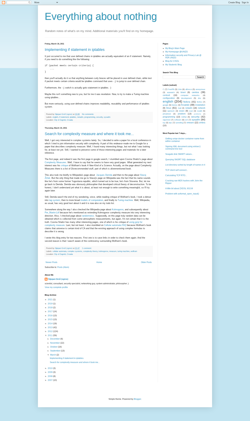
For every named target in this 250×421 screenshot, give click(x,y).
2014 (50, 323)
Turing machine (125, 200)
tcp (164, 123)
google (165, 105)
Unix (180, 89)
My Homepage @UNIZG (176, 52)
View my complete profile (56, 287)
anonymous (200, 89)
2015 (50, 319)
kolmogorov (103, 251)
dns (199, 98)
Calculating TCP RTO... (176, 175)
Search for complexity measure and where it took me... (89, 134)
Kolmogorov (117, 209)
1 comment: (87, 248)
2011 (50, 335)
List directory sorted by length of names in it (185, 165)
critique (64, 165)
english (55, 117)
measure (112, 251)
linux (168, 107)
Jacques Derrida (104, 175)
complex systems (75, 251)
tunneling (179, 123)
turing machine (124, 251)
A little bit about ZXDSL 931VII (179, 188)
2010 (50, 368)
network (201, 108)
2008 (50, 376)
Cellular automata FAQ (115, 225)
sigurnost (166, 120)
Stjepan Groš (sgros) (58, 279)
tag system (54, 200)
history (174, 105)
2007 (50, 380)
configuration (169, 98)
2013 (50, 327)
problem (182, 114)
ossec (182, 111)
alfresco (188, 89)
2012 (50, 331)
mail (179, 108)
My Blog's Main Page (175, 48)
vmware (190, 122)
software (177, 120)
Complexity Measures (55, 162)
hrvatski (185, 104)
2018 (50, 307)
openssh (170, 111)
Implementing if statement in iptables (75, 49)
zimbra (202, 122)
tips (170, 123)
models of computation (92, 200)
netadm (80, 117)
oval (191, 111)
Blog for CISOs (172, 61)
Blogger (137, 399)
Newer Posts (51, 262)
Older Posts (146, 262)
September (55, 351)
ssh (186, 120)
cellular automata (59, 251)
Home (99, 262)
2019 (50, 303)
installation (200, 105)
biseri (183, 92)
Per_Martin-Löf (52, 212)
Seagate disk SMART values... (179, 154)
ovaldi (199, 111)
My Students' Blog (173, 64)
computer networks (190, 95)
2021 (50, 299)
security (99, 117)
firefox (199, 102)
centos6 (166, 95)
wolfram (134, 251)
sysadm (107, 117)
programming (89, 117)
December (55, 339)
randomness (88, 215)
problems (197, 114)
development (186, 98)
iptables (73, 117)
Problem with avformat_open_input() (182, 194)
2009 (50, 372)
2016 (50, 315)
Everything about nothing (101, 16)
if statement (64, 117)
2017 (50, 311)
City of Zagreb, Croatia (63, 120)
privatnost (167, 114)
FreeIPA (171, 89)
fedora (186, 101)
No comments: (88, 114)
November (55, 343)
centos (195, 92)
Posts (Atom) (63, 267)
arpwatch (171, 92)
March (53, 355)
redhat (184, 117)
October (54, 347)
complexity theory (90, 251)
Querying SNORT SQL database (180, 159)
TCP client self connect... (176, 170)
